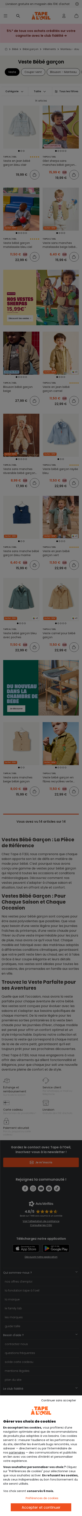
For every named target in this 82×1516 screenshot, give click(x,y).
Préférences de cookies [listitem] (42, 1498)
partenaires (17, 1453)
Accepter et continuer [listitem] (41, 1507)
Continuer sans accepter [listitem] (58, 1400)
